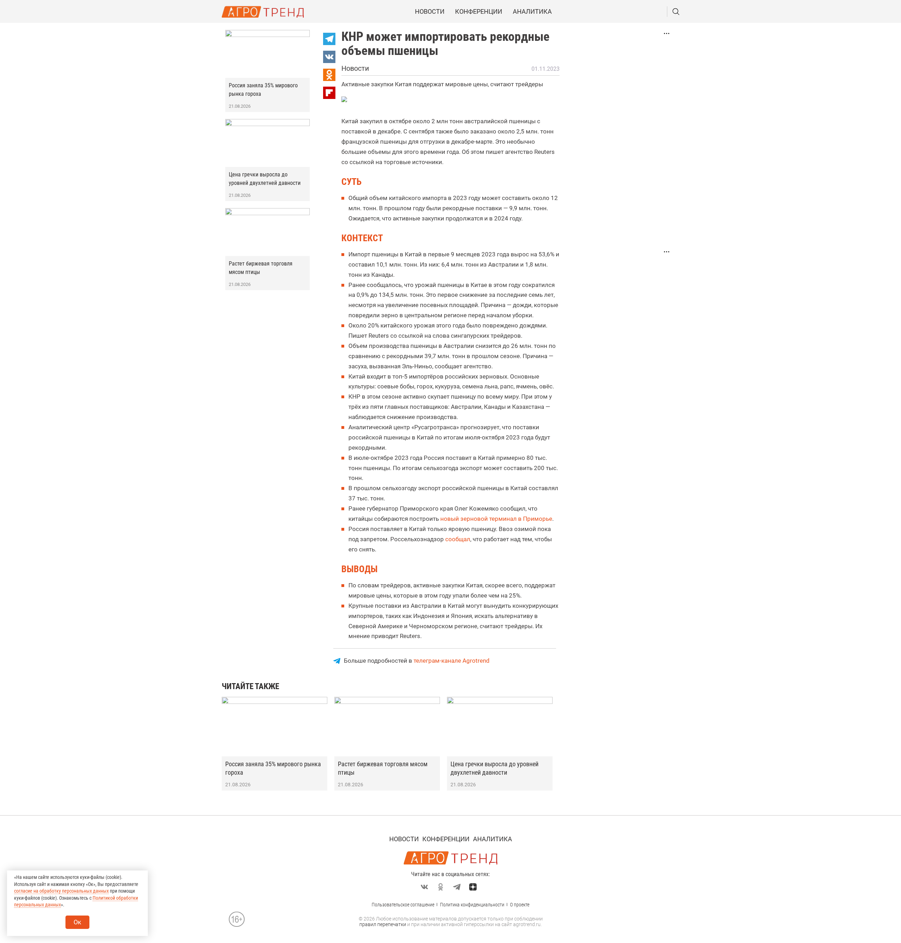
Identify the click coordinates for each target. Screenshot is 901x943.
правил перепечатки (382, 924)
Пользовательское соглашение (403, 904)
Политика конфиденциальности (472, 904)
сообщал (457, 539)
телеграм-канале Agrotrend (452, 660)
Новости (430, 11)
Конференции (478, 11)
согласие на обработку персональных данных (61, 891)
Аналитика (532, 11)
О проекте (519, 904)
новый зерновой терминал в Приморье (496, 518)
